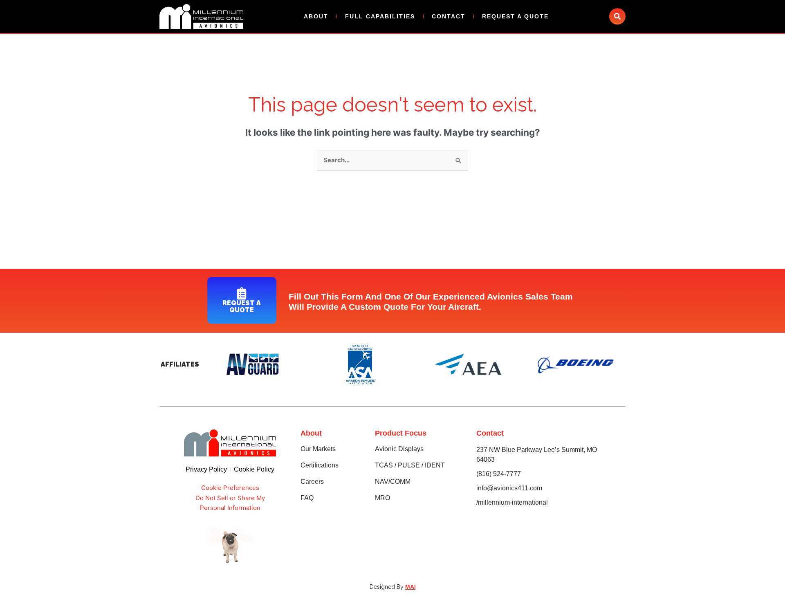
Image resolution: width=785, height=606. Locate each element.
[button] (617, 16)
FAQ (307, 497)
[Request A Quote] (242, 293)
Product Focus (400, 433)
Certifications (320, 465)
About (316, 16)
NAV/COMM (392, 481)
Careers (312, 481)
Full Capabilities (380, 16)
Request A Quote (515, 16)
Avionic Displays (399, 448)
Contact (448, 16)
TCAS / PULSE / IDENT (410, 465)
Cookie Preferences (230, 488)
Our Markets (318, 448)
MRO (382, 497)
